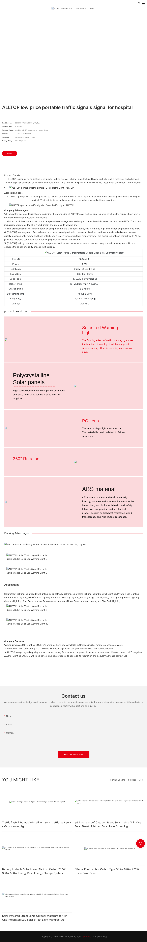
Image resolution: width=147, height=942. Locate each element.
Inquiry (9, 153)
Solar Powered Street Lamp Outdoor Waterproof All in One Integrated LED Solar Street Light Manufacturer (34, 917)
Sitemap (87, 936)
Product (132, 780)
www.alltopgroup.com (70, 936)
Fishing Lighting (117, 780)
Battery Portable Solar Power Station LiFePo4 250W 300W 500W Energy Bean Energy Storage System (33, 871)
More (141, 780)
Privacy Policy (100, 936)
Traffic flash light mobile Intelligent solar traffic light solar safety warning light (37, 824)
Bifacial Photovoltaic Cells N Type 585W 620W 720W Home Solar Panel (107, 871)
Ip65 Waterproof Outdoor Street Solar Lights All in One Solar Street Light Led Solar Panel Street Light (108, 824)
